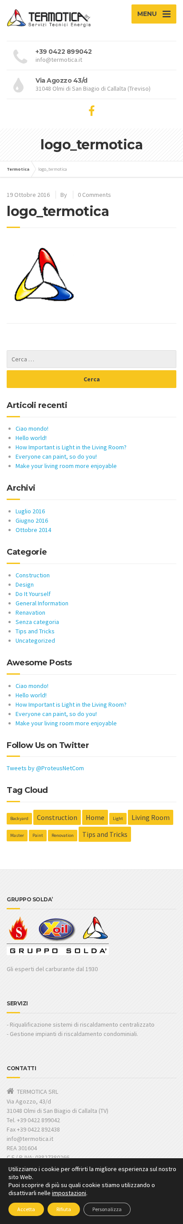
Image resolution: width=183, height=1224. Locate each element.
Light (118, 818)
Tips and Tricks (35, 631)
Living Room (150, 817)
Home (95, 817)
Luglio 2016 (30, 511)
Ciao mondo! (32, 428)
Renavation (30, 612)
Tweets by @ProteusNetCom (45, 768)
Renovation (63, 835)
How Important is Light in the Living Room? (71, 447)
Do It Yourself (33, 594)
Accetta (26, 1209)
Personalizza (107, 1209)
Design (25, 584)
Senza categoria (37, 622)
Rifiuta (63, 1209)
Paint (37, 835)
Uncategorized (35, 640)
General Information (42, 603)
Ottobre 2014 (33, 530)
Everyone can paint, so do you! (56, 456)
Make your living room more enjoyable (66, 466)
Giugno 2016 (32, 520)
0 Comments (94, 195)
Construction (33, 575)
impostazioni (69, 1193)
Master (17, 835)
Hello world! (31, 438)
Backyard (19, 818)
